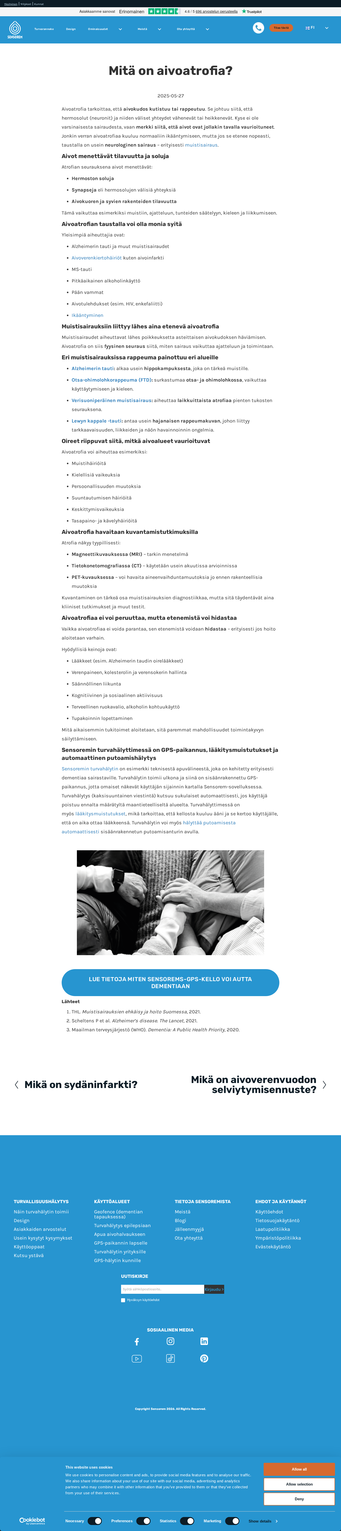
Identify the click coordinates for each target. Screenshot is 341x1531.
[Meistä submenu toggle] (160, 29)
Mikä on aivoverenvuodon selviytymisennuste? (254, 1084)
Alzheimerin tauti (93, 368)
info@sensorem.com (275, 1376)
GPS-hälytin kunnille (117, 1260)
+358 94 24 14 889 (226, 1376)
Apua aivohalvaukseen (119, 1234)
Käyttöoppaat (29, 1246)
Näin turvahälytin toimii (41, 1211)
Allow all (299, 1469)
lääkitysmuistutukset (100, 814)
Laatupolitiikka (272, 1229)
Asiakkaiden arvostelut (40, 1229)
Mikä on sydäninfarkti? (81, 1085)
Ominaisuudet (98, 29)
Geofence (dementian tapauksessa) (118, 1214)
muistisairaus (201, 145)
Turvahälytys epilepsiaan (122, 1225)
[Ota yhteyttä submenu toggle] (207, 29)
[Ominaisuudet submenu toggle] (120, 29)
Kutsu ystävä (29, 1255)
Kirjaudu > (214, 1289)
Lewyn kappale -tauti (97, 421)
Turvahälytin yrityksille (120, 1251)
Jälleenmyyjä (189, 1229)
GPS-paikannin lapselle (120, 1243)
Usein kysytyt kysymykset (43, 1238)
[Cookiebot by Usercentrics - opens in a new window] (32, 1521)
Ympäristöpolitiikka (278, 1238)
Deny (299, 1499)
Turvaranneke (44, 29)
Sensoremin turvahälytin (90, 769)
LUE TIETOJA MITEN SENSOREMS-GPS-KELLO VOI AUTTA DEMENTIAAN (170, 983)
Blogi (180, 1220)
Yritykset (25, 4)
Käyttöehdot (269, 1211)
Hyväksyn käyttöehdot (143, 1300)
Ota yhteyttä (186, 29)
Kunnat (39, 4)
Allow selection (299, 1484)
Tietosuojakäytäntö (277, 1220)
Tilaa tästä (281, 27)
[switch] (143, 1521)
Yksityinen (10, 4)
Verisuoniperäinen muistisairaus (112, 400)
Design (71, 29)
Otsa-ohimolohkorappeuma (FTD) (112, 380)
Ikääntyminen (87, 315)
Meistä (142, 29)
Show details (260, 1521)
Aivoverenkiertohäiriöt (97, 258)
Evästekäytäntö (273, 1246)
